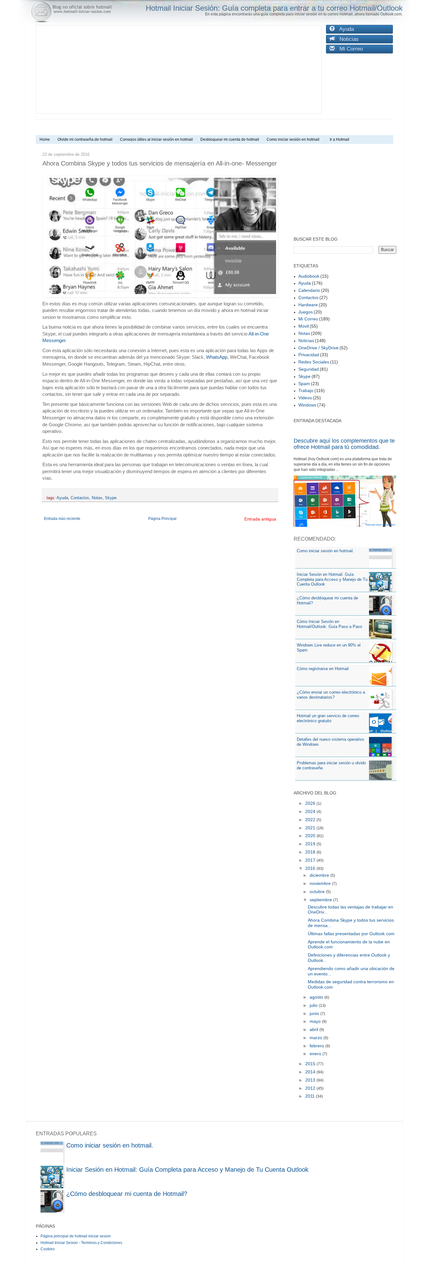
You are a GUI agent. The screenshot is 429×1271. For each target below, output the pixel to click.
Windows (307, 404)
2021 (311, 827)
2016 (311, 868)
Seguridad (308, 369)
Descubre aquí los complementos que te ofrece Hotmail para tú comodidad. (344, 444)
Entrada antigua (260, 518)
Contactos (80, 498)
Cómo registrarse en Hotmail (323, 668)
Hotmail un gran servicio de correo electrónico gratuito (328, 718)
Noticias (347, 39)
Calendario (309, 290)
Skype (111, 498)
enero (316, 1053)
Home (45, 139)
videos (305, 397)
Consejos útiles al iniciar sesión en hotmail (156, 139)
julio (314, 1005)
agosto (317, 997)
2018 (311, 851)
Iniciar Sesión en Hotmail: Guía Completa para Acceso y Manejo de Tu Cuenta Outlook (332, 579)
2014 (311, 1071)
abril (314, 1029)
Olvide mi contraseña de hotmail (84, 139)
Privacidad (308, 354)
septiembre (321, 899)
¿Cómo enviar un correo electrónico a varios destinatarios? (331, 695)
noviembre (321, 883)
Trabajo (305, 390)
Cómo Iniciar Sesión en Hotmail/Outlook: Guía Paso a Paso (329, 624)
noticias (306, 340)
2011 (310, 1096)
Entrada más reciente (62, 518)
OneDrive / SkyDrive (318, 347)
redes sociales (313, 361)
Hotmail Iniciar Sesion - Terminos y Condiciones (81, 1243)
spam (304, 383)
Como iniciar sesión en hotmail (294, 139)
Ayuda (344, 29)
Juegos (305, 311)
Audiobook (308, 276)
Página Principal (162, 518)
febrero (317, 1045)
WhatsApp (216, 357)
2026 (311, 803)
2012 (311, 1088)
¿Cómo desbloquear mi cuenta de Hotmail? (126, 1193)
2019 (311, 843)
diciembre (320, 875)
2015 (311, 1063)
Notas (97, 498)
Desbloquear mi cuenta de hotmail (229, 139)
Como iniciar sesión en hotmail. (325, 550)
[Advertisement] (178, 69)
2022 (311, 819)
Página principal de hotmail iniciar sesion (76, 1236)
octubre (318, 891)
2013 (311, 1080)
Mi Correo (349, 49)
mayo (316, 1021)
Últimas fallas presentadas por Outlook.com (351, 933)
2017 (311, 860)
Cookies (48, 1249)
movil (303, 326)
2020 (311, 835)
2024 (311, 811)
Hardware (308, 304)
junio (315, 1013)
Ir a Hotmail (339, 139)
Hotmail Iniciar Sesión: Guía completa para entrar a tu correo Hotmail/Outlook (274, 8)
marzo (316, 1037)
